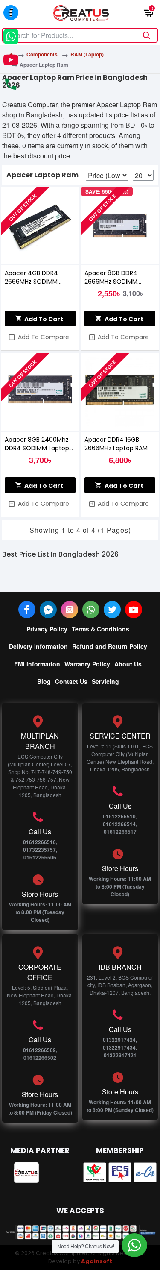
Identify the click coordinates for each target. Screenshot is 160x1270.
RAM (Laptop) (87, 54)
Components (42, 54)
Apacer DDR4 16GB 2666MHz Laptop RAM (116, 443)
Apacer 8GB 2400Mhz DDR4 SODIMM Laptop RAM (37, 443)
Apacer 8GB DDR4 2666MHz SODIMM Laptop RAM (110, 277)
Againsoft (96, 1261)
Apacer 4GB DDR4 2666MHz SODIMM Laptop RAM (31, 277)
